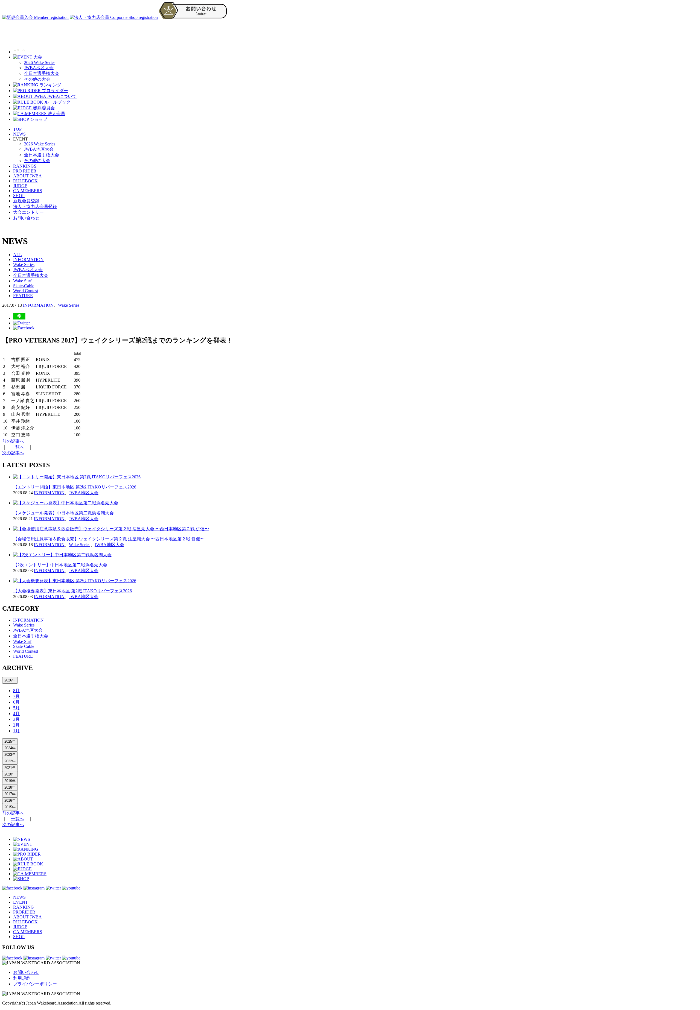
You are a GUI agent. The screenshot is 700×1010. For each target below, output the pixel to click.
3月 (16, 719)
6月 (16, 702)
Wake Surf (22, 281)
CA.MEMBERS (27, 190)
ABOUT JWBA (27, 176)
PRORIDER (24, 912)
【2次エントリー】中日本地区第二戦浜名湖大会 (60, 565)
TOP (17, 129)
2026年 (10, 680)
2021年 (10, 768)
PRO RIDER (24, 171)
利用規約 (22, 978)
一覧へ (17, 447)
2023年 (10, 755)
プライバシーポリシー (35, 984)
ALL (17, 254)
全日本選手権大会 (41, 73)
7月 (16, 696)
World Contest (25, 290)
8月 (16, 690)
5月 (16, 707)
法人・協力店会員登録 (35, 206)
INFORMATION (28, 259)
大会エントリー (28, 212)
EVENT (20, 902)
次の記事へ (13, 452)
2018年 (10, 787)
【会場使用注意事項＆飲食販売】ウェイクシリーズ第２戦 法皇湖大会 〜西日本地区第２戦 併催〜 (109, 539)
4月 (16, 713)
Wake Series (23, 264)
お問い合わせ (26, 218)
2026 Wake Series (39, 62)
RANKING (23, 907)
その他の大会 (37, 79)
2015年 (10, 807)
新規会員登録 (26, 200)
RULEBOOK (25, 180)
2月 (16, 725)
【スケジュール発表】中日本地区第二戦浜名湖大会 (63, 513)
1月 (16, 730)
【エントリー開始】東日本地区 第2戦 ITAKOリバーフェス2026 (74, 487)
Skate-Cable (23, 285)
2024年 (10, 748)
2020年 (10, 774)
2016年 (10, 800)
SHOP (19, 195)
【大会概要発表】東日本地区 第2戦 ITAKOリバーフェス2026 (72, 591)
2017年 (10, 794)
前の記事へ (13, 441)
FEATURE (23, 295)
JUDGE (20, 185)
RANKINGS (24, 166)
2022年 (10, 761)
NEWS (19, 134)
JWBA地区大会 (39, 67)
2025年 (10, 741)
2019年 (10, 781)
